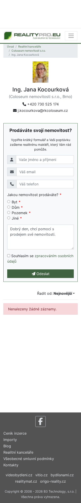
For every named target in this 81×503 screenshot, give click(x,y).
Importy (10, 439)
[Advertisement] (40, 13)
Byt (14, 202)
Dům (16, 207)
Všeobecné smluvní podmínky (28, 458)
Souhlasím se (40, 258)
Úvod (10, 46)
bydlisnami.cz (62, 475)
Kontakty (10, 465)
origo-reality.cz (53, 481)
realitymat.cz (26, 481)
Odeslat (42, 273)
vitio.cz (41, 475)
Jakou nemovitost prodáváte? (32, 194)
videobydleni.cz (19, 475)
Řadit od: (54, 293)
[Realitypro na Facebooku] (40, 421)
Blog (7, 446)
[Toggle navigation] (71, 35)
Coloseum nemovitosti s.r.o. (28, 50)
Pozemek (19, 213)
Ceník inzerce (15, 433)
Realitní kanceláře (29, 46)
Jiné (15, 218)
